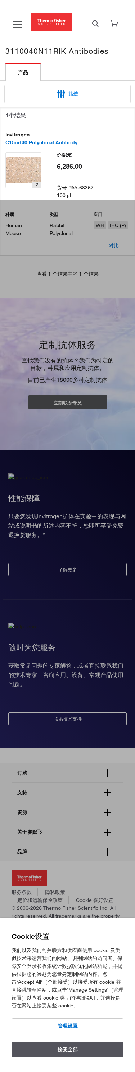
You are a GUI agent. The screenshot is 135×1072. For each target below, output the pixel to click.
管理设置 (68, 1025)
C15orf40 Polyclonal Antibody (41, 142)
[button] (67, 94)
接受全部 (68, 1049)
